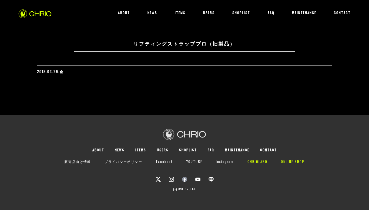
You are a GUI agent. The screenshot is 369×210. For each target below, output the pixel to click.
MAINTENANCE (304, 12)
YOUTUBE (194, 161)
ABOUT (124, 12)
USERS (209, 12)
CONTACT (342, 12)
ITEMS (180, 12)
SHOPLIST (241, 12)
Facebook (164, 161)
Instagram (225, 161)
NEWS (152, 12)
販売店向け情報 (78, 161)
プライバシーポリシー (123, 161)
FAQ (271, 12)
